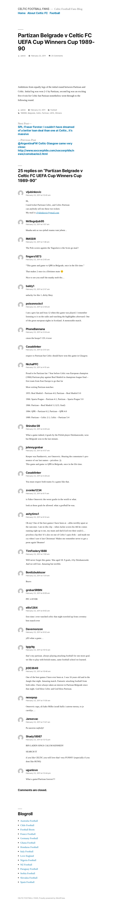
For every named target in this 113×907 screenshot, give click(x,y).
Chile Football (27, 825)
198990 (24, 113)
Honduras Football (29, 847)
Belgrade (31, 113)
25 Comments (57, 56)
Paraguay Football (29, 869)
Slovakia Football (28, 877)
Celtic (38, 113)
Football (55, 13)
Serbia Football (27, 873)
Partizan (45, 113)
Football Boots (27, 829)
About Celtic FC (37, 13)
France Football (28, 834)
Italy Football (26, 851)
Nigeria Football (28, 860)
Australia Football (29, 820)
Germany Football (29, 838)
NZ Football (26, 864)
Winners (58, 113)
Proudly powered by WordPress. (52, 898)
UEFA (52, 113)
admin (23, 56)
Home (21, 13)
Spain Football (27, 882)
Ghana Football (27, 842)
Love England (27, 855)
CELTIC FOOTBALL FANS (33, 9)
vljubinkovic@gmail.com (47, 212)
